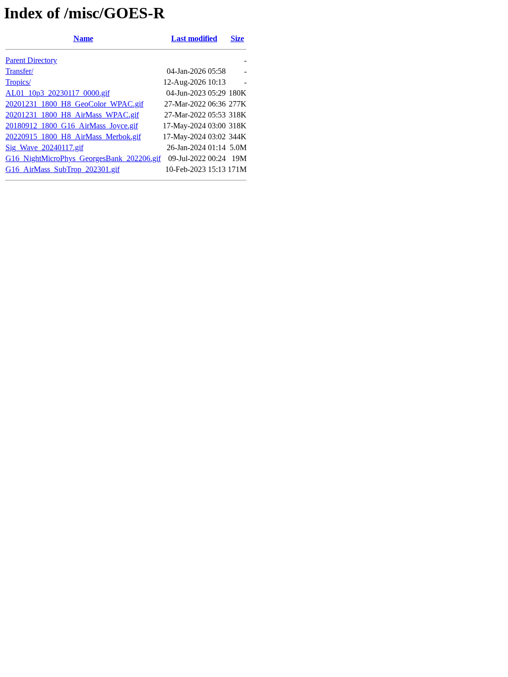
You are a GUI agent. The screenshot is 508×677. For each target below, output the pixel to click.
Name (83, 38)
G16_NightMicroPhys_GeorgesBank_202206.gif (83, 158)
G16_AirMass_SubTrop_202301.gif (62, 169)
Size (237, 38)
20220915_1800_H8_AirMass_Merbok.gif (73, 136)
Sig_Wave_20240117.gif (44, 147)
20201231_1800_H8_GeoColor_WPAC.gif (74, 104)
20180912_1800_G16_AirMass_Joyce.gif (71, 125)
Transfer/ (19, 71)
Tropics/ (18, 82)
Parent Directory (31, 60)
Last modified (194, 38)
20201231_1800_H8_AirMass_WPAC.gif (72, 115)
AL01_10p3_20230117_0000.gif (57, 93)
